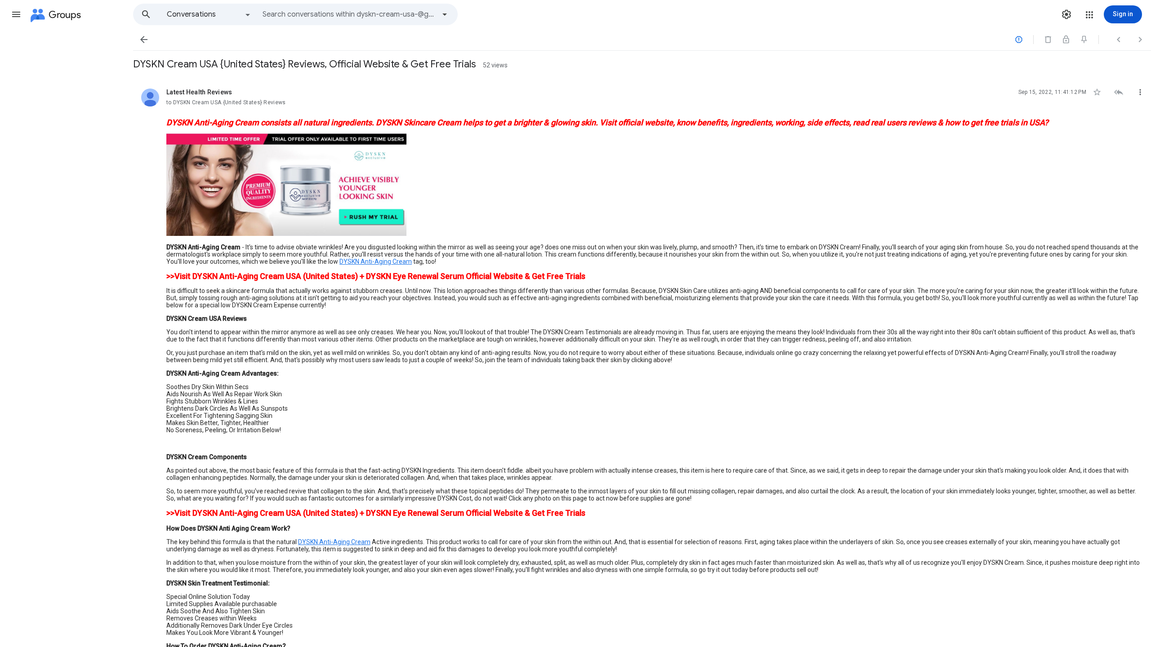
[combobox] (349, 14)
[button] (16, 14)
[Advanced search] (444, 14)
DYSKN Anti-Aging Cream (375, 261)
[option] (209, 14)
